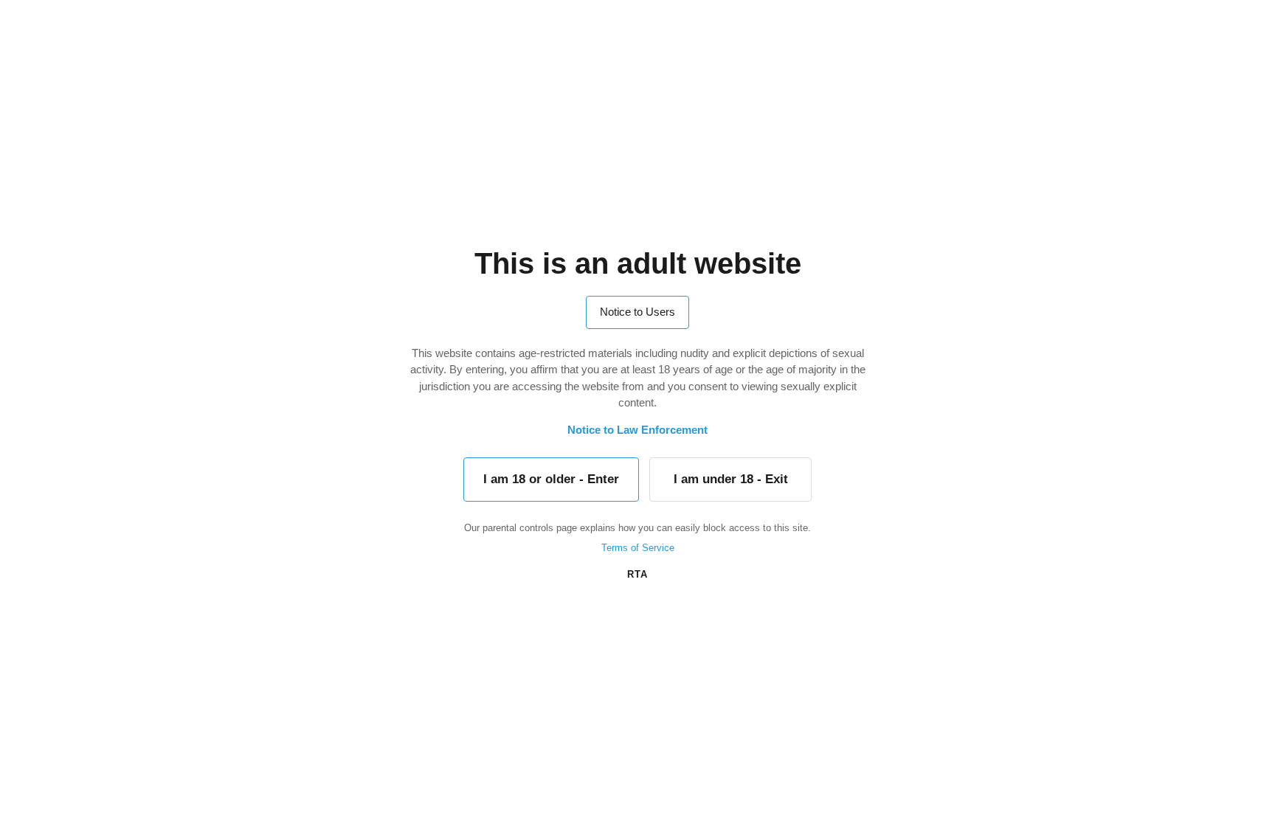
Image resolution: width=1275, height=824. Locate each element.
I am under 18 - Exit (731, 479)
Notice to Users (637, 311)
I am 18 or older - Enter (551, 479)
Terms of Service (637, 547)
